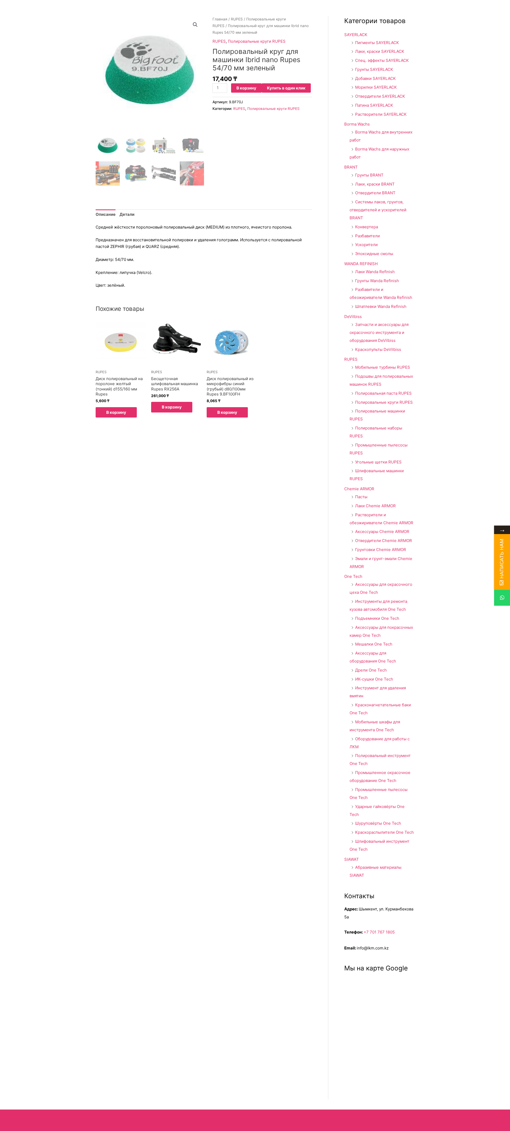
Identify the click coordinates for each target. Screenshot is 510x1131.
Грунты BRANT (369, 175)
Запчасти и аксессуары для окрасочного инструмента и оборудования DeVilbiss (379, 332)
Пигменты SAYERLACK (377, 42)
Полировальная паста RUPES (383, 393)
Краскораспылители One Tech (384, 832)
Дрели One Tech (371, 670)
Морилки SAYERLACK (376, 87)
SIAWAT (351, 859)
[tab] (106, 214)
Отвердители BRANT (375, 192)
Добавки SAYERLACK (375, 78)
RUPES (237, 19)
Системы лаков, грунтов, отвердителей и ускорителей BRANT (378, 209)
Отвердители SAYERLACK (380, 96)
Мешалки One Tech (373, 644)
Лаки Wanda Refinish (375, 271)
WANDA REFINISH (361, 263)
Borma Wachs (357, 124)
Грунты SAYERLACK (374, 69)
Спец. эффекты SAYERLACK (382, 60)
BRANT (351, 167)
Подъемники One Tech (377, 618)
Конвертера (366, 226)
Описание (106, 214)
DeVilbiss (353, 316)
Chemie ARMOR (359, 488)
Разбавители (367, 235)
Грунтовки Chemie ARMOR (380, 549)
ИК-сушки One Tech (374, 679)
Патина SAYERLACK (374, 105)
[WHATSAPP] (502, 598)
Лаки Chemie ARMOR (375, 505)
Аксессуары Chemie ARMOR (382, 531)
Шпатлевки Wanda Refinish (380, 306)
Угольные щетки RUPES (378, 462)
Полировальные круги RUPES (257, 41)
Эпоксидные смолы (374, 253)
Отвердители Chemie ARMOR (383, 540)
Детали (127, 214)
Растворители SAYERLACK (381, 114)
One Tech (353, 576)
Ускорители (366, 244)
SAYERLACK (355, 34)
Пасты (361, 496)
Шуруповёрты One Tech (378, 823)
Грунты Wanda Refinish (377, 280)
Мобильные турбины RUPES (382, 367)
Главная (219, 19)
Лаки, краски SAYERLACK (379, 51)
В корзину (246, 88)
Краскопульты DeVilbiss (378, 349)
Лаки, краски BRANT (375, 184)
